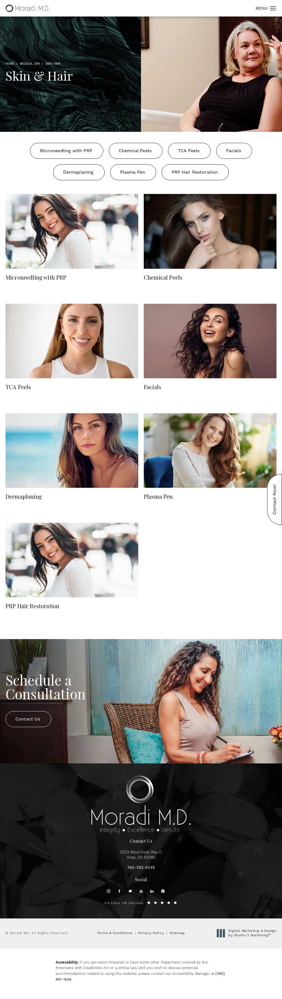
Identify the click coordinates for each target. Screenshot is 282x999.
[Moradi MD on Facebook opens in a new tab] (119, 891)
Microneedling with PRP (66, 150)
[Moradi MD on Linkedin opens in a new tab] (151, 891)
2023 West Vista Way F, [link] (141, 855)
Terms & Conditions (114, 933)
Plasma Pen (132, 172)
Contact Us (27, 719)
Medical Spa (30, 64)
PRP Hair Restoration (195, 172)
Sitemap (177, 933)
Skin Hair (52, 64)
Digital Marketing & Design (252, 933)
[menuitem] (108, 891)
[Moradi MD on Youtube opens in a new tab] (141, 891)
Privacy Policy (151, 933)
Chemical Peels (135, 150)
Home (10, 64)
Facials (233, 150)
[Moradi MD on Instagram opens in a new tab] (108, 891)
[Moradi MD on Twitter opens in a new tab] (130, 891)
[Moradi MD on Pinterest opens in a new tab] (162, 891)
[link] (141, 867)
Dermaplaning (78, 172)
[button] (273, 8)
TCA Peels (188, 150)
